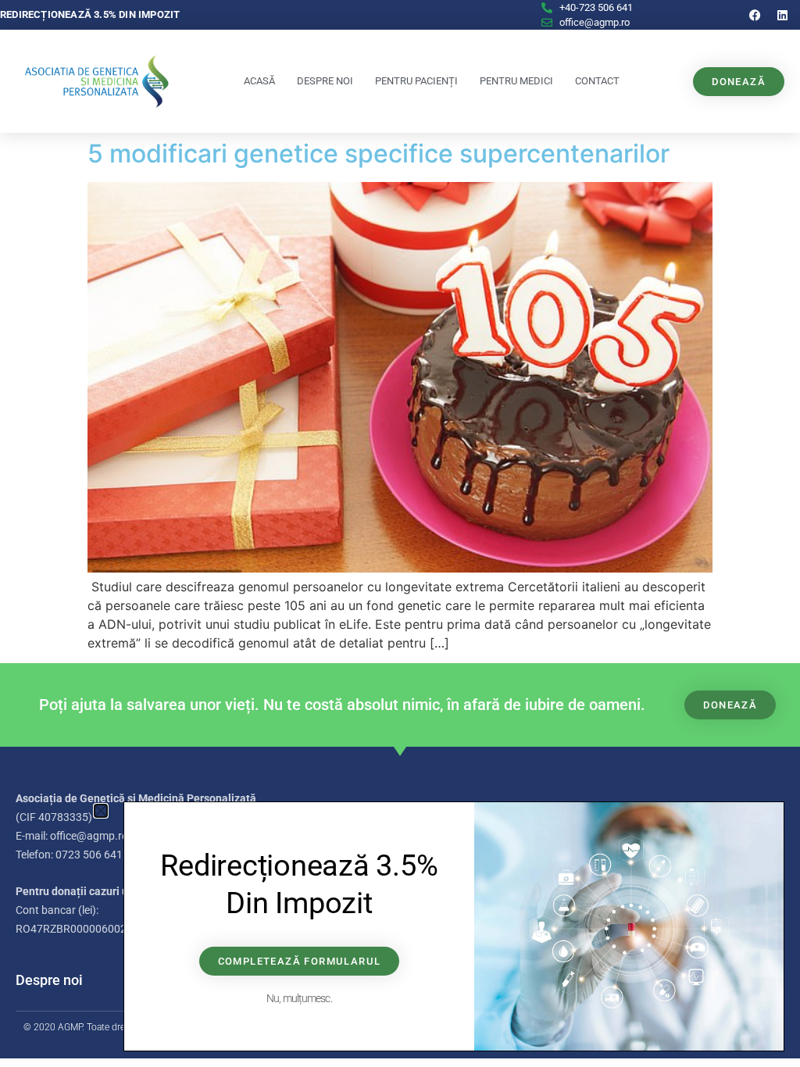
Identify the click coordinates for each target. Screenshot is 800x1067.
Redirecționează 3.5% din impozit (90, 14)
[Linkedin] (783, 15)
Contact (597, 81)
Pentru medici (516, 81)
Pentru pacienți (416, 81)
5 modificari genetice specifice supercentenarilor (379, 153)
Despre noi (325, 81)
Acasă (259, 81)
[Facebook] (755, 15)
